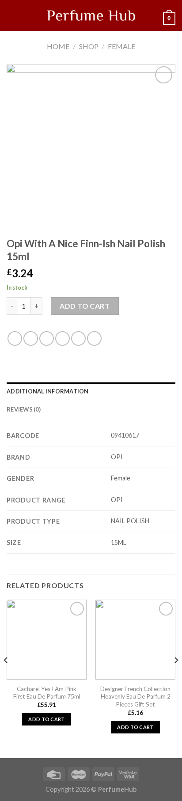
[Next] (175, 678)
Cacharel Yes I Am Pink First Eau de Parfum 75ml (46, 692)
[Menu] (12, 15)
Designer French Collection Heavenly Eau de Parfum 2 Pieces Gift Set (135, 696)
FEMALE (121, 46)
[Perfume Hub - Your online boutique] (91, 15)
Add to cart (85, 306)
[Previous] (6, 678)
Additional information (48, 391)
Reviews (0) (24, 409)
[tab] (91, 391)
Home (58, 46)
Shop (89, 46)
